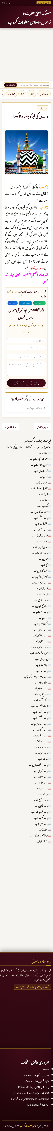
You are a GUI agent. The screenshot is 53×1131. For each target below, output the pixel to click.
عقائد (31, 93)
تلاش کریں (10, 85)
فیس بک (12, 303)
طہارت (11, 93)
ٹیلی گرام (25, 303)
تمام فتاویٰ (44, 93)
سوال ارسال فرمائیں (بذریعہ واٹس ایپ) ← (26, 382)
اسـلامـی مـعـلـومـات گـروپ (29, 1125)
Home (46, 1069)
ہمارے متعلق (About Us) (36, 1075)
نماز (22, 93)
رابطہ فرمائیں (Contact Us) (37, 1081)
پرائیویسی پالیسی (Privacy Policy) (33, 1087)
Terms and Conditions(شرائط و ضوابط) (30, 1098)
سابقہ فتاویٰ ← (11, 426)
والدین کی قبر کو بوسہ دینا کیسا (30, 115)
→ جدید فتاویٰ (42, 426)
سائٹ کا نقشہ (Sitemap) (37, 1104)
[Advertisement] (26, 54)
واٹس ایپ (39, 303)
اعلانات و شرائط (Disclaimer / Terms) (31, 1092)
